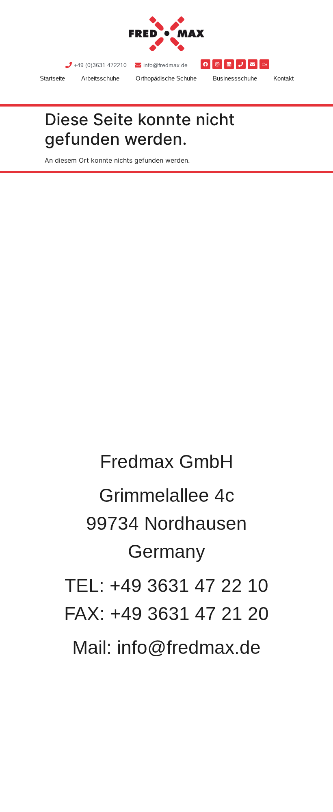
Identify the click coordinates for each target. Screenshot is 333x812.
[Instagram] (217, 64)
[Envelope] (252, 64)
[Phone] (241, 64)
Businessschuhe (235, 78)
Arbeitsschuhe (100, 78)
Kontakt (283, 78)
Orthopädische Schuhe (166, 78)
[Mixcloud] (264, 64)
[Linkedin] (229, 64)
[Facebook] (205, 64)
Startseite (52, 78)
